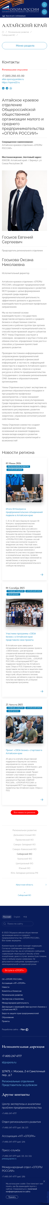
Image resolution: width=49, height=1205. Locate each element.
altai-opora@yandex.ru (13, 79)
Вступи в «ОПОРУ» (14, 970)
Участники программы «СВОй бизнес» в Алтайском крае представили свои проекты (21, 636)
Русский (7, 917)
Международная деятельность (15, 1003)
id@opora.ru (9, 1062)
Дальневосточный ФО (24, 835)
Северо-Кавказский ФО (24, 849)
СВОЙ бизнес (13, 594)
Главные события (15, 591)
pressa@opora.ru (9, 1159)
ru (44, 12)
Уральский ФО (24, 859)
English (17, 917)
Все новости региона (24, 812)
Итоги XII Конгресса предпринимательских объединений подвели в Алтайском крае (24, 512)
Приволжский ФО (25, 840)
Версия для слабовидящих (15, 16)
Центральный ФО (24, 863)
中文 (25, 917)
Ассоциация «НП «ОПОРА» (14, 983)
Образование (8, 1017)
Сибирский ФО (8, 35)
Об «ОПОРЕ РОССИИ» (12, 979)
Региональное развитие (18, 32)
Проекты (6, 1021)
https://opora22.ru (11, 82)
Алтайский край (15, 470)
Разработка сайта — (13, 1029)
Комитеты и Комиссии (11, 991)
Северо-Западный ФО (24, 844)
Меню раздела (25, 45)
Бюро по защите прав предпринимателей (20, 1013)
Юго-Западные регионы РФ (24, 873)
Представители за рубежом (19, 1085)
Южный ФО (24, 868)
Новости (5, 987)
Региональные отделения (18, 1081)
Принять (12, 1197)
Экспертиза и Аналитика (13, 999)
